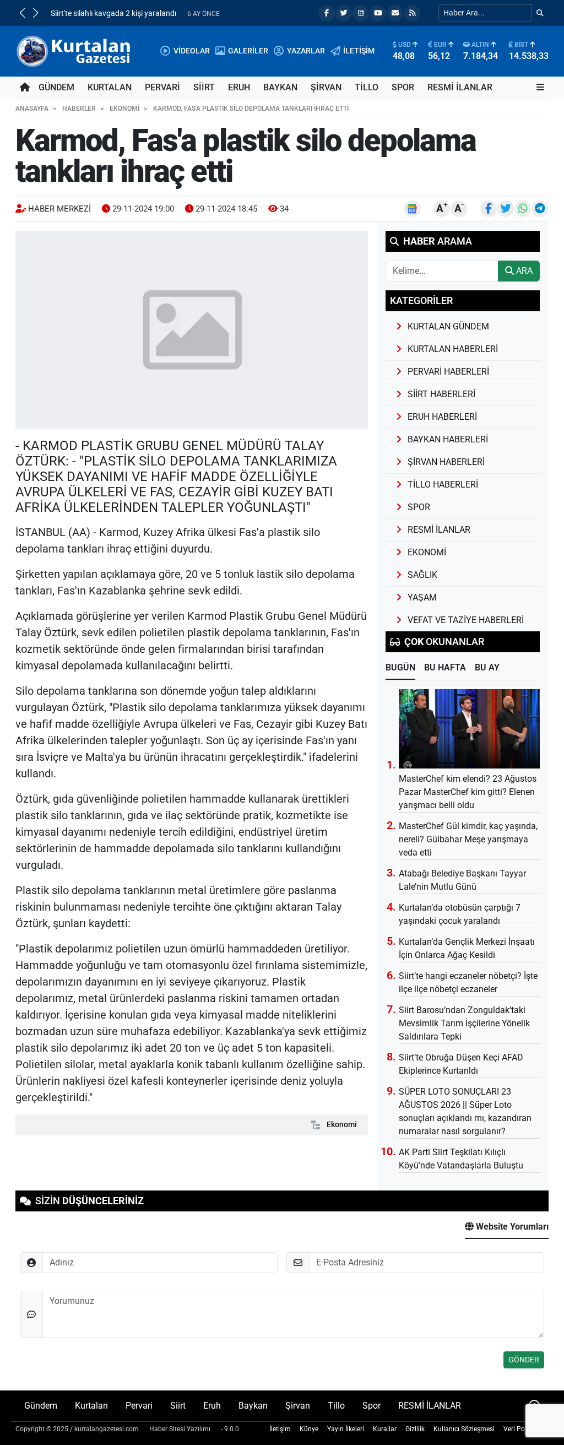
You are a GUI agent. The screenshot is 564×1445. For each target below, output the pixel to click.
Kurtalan (110, 87)
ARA (523, 271)
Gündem (56, 87)
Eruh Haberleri (442, 417)
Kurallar (385, 1429)
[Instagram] (360, 13)
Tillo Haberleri (443, 484)
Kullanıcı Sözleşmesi (464, 1429)
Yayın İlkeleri (345, 1429)
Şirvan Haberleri (446, 462)
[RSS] (412, 13)
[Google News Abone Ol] (412, 209)
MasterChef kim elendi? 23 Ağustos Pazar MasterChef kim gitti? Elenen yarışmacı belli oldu (467, 791)
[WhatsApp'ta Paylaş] (522, 209)
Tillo (366, 87)
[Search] (540, 12)
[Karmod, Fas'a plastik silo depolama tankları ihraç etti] (191, 330)
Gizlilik (415, 1429)
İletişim (280, 1429)
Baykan (280, 87)
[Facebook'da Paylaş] (488, 209)
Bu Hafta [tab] (445, 667)
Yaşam (422, 597)
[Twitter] (343, 13)
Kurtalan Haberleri (453, 349)
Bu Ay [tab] (487, 667)
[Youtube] (378, 13)
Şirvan (326, 87)
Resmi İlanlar (439, 529)
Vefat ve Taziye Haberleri (466, 620)
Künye (309, 1429)
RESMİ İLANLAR (459, 87)
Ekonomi (342, 1124)
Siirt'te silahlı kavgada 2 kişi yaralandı (113, 13)
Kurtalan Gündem (448, 326)
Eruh (239, 87)
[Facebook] (326, 13)
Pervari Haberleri (448, 371)
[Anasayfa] (24, 88)
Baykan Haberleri (448, 439)
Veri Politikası (523, 1429)
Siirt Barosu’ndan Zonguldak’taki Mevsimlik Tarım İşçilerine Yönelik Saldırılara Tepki (464, 1023)
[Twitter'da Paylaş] (505, 209)
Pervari (162, 87)
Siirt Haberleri (441, 394)
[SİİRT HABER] (74, 50)
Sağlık (422, 575)
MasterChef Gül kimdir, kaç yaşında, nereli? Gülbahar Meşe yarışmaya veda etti (468, 839)
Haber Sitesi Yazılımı (179, 1429)
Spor (403, 87)
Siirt (204, 87)
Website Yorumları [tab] (511, 1226)
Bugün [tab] (400, 667)
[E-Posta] (395, 13)
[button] (22, 12)
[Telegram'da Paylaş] (540, 209)
